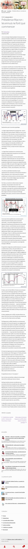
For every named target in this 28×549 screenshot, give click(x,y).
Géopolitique (6, 518)
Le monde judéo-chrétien (8, 520)
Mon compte (4, 546)
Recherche (14, 546)
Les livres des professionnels (9, 522)
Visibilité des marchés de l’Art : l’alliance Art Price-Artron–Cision (7, 418)
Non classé (5, 529)
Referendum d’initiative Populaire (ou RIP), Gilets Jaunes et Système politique (20, 419)
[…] (23, 442)
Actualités (9, 11)
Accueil (4, 11)
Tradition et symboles (7, 527)
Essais (4, 515)
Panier (21, 545)
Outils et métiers (6, 525)
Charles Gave (6, 32)
